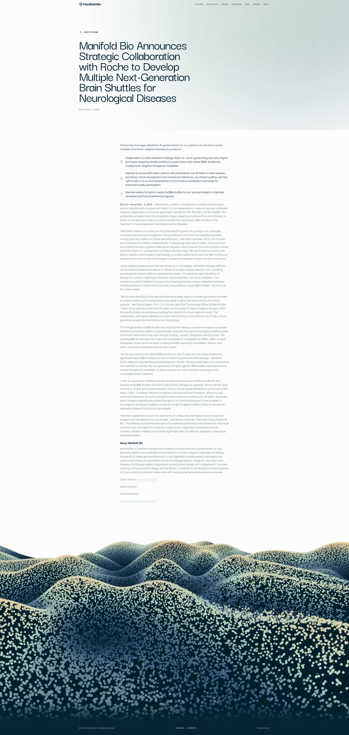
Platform (199, 4)
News (265, 4)
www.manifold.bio (146, 479)
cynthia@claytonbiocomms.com (138, 501)
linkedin (180, 728)
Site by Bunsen (263, 728)
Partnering (236, 4)
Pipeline (224, 4)
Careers (256, 4)
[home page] (90, 4)
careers (191, 728)
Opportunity (212, 4)
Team (247, 4)
